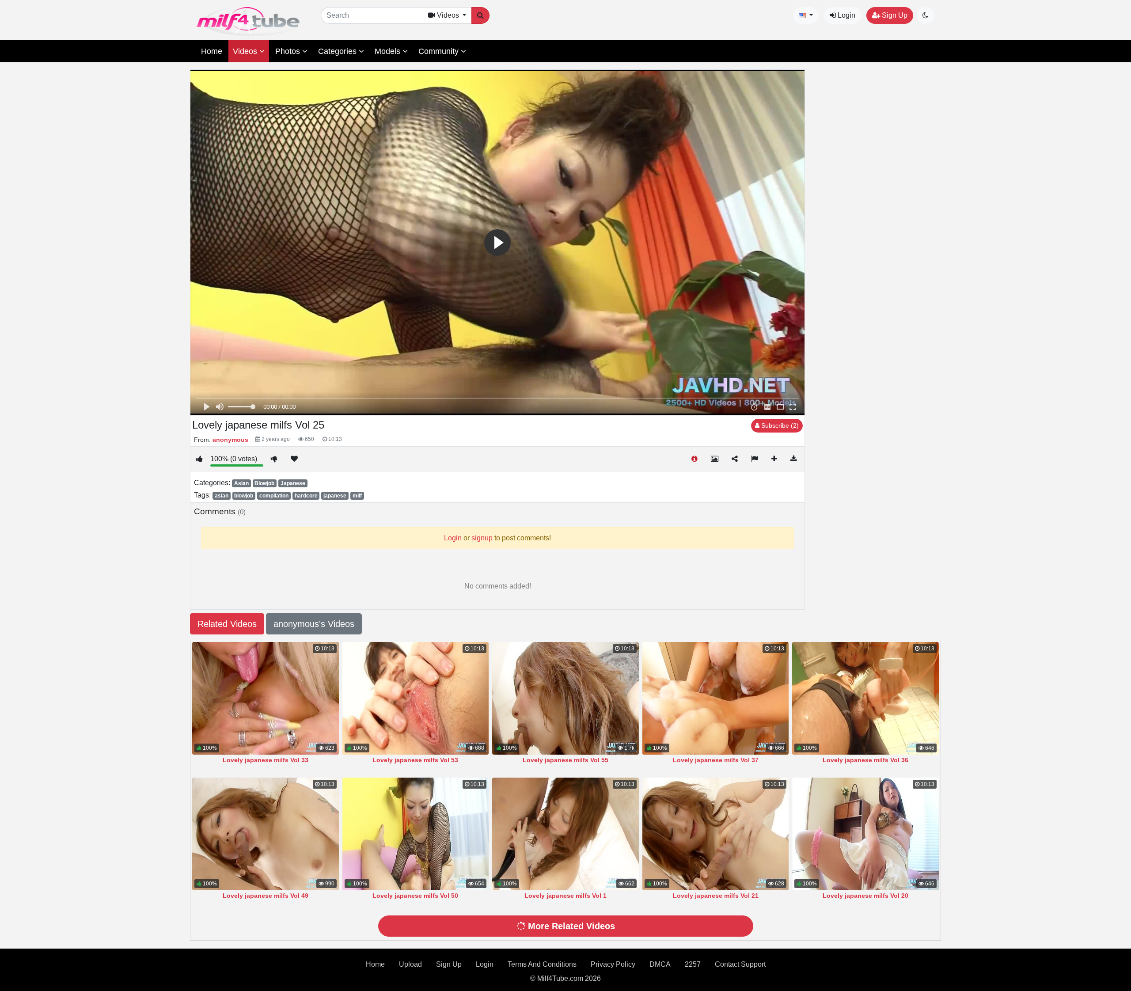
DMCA (660, 964)
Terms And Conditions (542, 964)
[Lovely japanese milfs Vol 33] (265, 698)
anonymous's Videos (313, 624)
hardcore (306, 496)
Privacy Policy (613, 964)
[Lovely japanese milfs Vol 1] (565, 834)
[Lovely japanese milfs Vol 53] (415, 698)
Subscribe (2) (779, 425)
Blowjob (264, 483)
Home (211, 51)
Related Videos (227, 624)
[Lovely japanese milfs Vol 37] (715, 698)
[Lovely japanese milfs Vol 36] (865, 698)
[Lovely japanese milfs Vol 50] (415, 834)
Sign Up (893, 15)
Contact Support (740, 964)
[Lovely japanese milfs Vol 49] (265, 834)
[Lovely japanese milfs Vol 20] (865, 834)
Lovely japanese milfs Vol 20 (865, 895)
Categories (338, 51)
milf (357, 496)
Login (845, 15)
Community (439, 51)
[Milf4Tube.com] (248, 21)
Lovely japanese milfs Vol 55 (565, 759)
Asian (241, 483)
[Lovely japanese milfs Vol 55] (565, 698)
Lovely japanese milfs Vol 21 (716, 895)
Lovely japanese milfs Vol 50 (415, 895)
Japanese (293, 483)
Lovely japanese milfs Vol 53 (415, 759)
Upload (410, 964)
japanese (334, 496)
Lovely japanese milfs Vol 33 (265, 759)
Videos (246, 51)
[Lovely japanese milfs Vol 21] (715, 834)
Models (388, 51)
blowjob (243, 496)
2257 (693, 964)
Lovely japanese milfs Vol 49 (265, 895)
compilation (273, 496)
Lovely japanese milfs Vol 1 (565, 895)
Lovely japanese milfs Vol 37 (716, 759)
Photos (288, 51)
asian (221, 496)
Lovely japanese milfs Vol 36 (865, 759)
